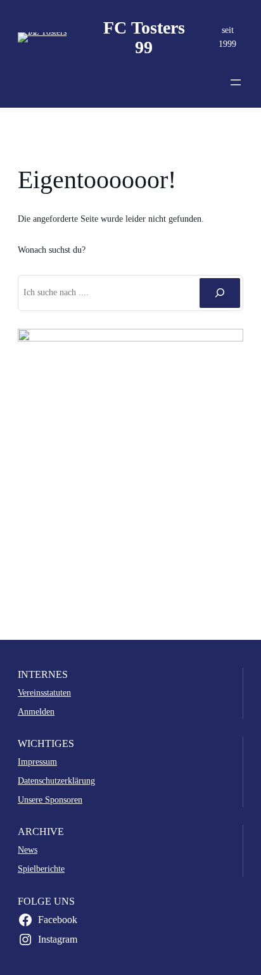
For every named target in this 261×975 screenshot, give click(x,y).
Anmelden (36, 711)
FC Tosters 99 (144, 37)
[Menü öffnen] (235, 82)
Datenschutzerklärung (56, 780)
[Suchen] (220, 292)
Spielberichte (41, 868)
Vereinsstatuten (44, 692)
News (27, 849)
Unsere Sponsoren (50, 799)
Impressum (37, 761)
